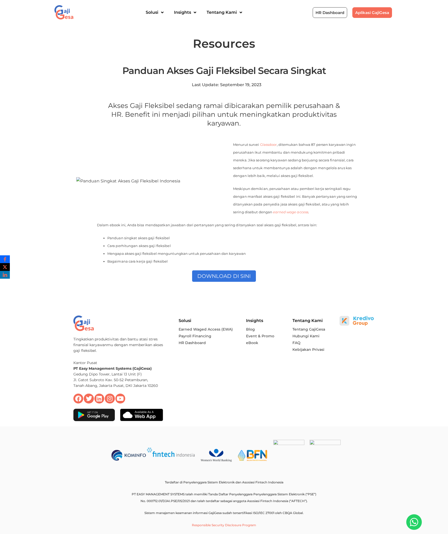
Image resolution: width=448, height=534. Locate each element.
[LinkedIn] (5, 275)
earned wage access (290, 212)
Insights (182, 12)
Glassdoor (268, 144)
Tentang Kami (222, 12)
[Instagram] (110, 398)
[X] (5, 267)
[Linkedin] (99, 398)
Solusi (152, 12)
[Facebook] (78, 398)
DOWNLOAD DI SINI (224, 276)
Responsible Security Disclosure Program (224, 525)
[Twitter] (89, 398)
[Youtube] (120, 398)
